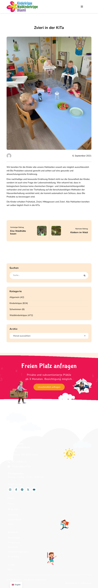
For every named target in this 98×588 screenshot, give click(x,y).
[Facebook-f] (16, 489)
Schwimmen (15, 309)
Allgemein (14, 297)
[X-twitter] (28, 489)
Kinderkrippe (16, 303)
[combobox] (49, 336)
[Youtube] (34, 489)
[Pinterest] (22, 489)
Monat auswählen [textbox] (21, 335)
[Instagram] (10, 489)
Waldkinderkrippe (18, 315)
